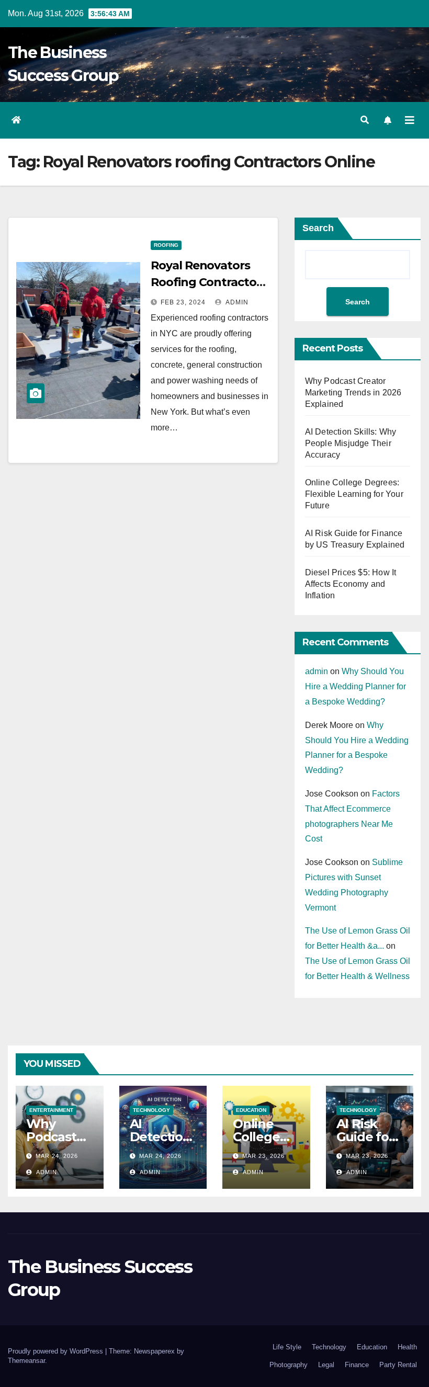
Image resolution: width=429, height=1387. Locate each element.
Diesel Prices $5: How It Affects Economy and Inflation (351, 584)
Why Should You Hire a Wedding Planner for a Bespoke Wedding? (355, 686)
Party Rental (398, 1365)
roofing (166, 245)
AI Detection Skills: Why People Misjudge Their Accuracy (351, 443)
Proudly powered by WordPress (56, 1351)
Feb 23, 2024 (183, 302)
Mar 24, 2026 (57, 1156)
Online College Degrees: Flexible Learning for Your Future (354, 494)
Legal (326, 1365)
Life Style (287, 1347)
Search (318, 228)
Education (251, 1110)
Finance (357, 1365)
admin (236, 302)
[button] (364, 120)
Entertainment (51, 1110)
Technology (151, 1110)
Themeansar (26, 1361)
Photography (288, 1365)
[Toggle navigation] (409, 120)
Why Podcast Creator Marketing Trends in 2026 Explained (353, 392)
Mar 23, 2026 (263, 1156)
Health (407, 1347)
